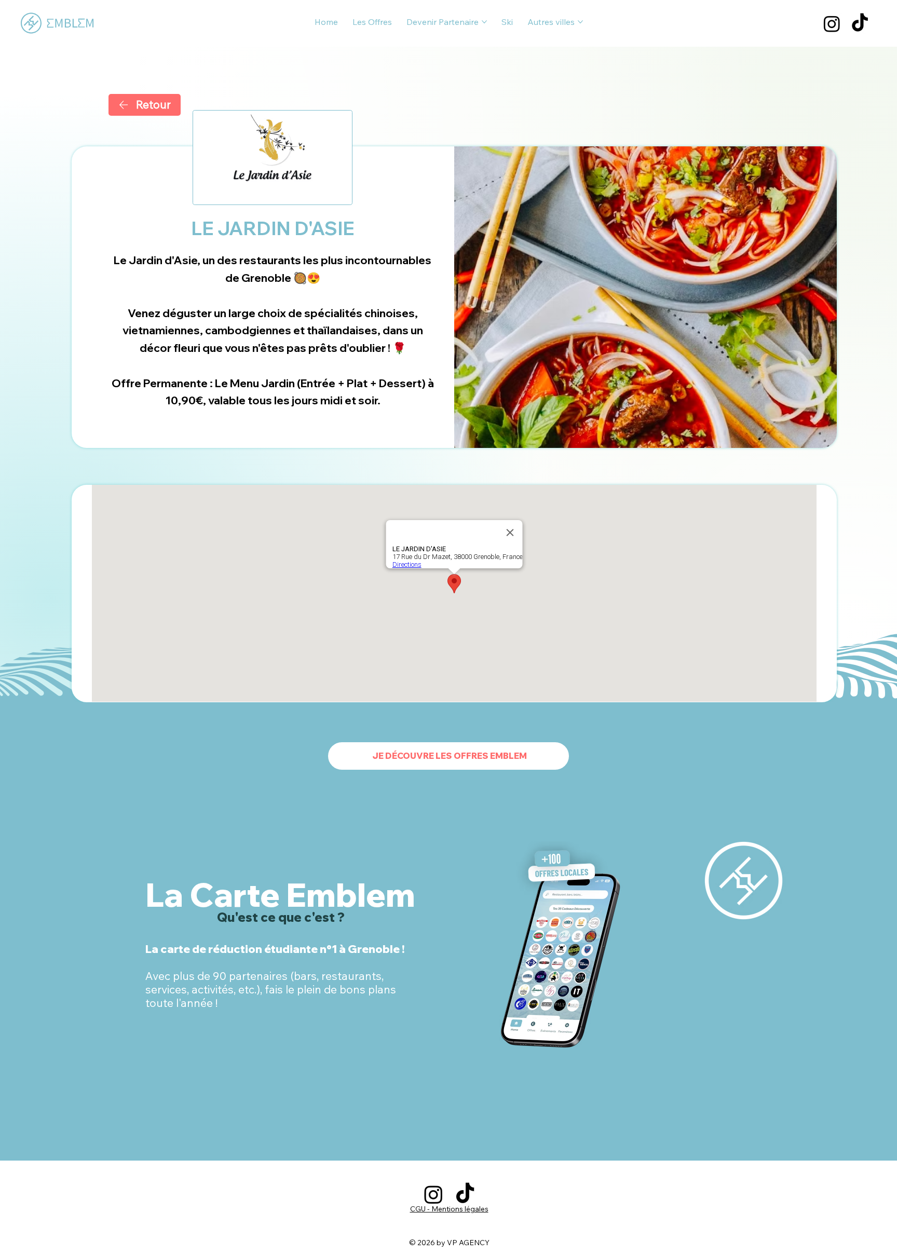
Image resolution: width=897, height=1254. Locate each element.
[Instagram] (831, 23)
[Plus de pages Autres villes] (580, 21)
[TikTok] (860, 23)
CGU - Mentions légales (449, 1209)
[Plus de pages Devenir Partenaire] (484, 21)
